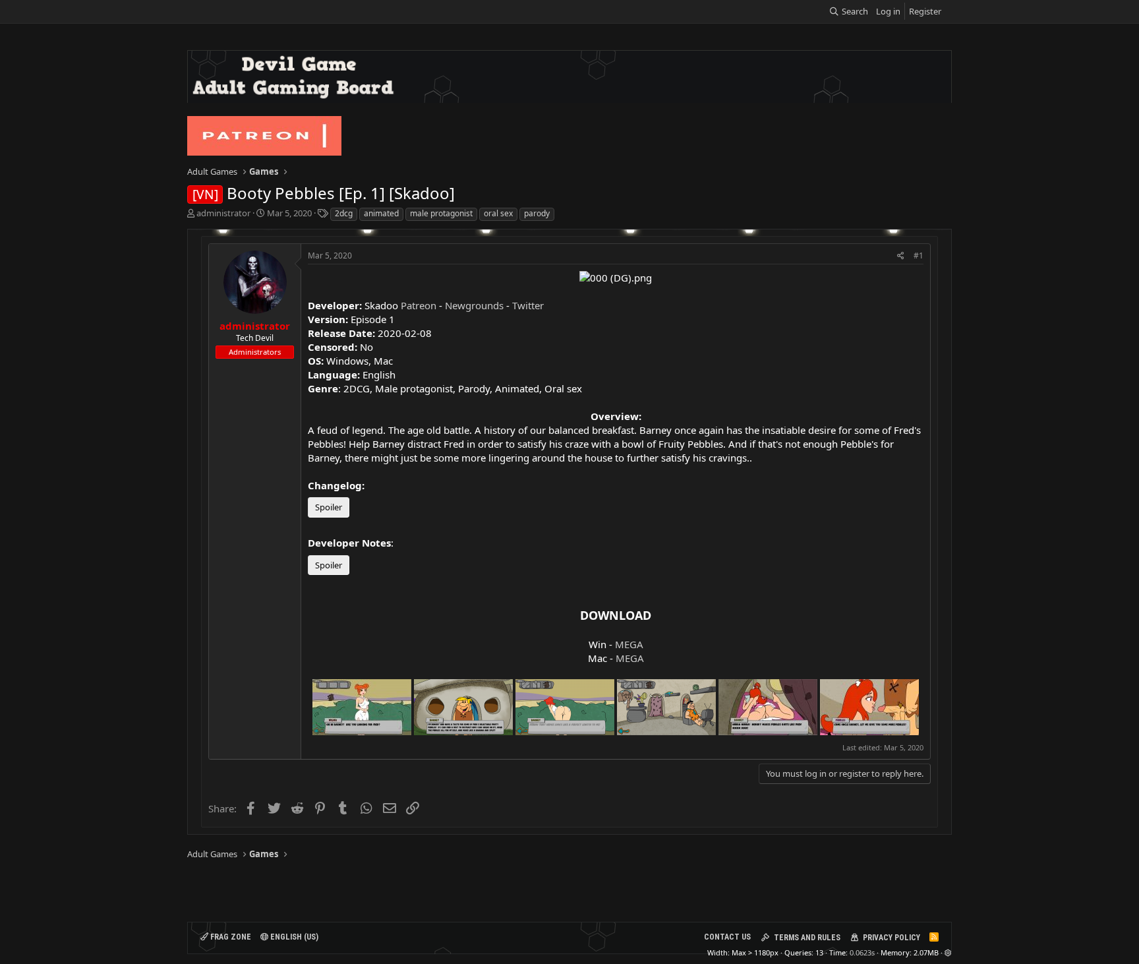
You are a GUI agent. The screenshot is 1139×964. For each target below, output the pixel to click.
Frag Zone (229, 937)
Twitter (528, 305)
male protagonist (441, 213)
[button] (948, 952)
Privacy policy (891, 937)
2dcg (344, 213)
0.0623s (862, 952)
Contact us (727, 937)
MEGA (629, 644)
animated (381, 213)
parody (537, 213)
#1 (918, 255)
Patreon (418, 305)
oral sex (498, 213)
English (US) (293, 937)
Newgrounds (474, 305)
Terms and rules (807, 937)
